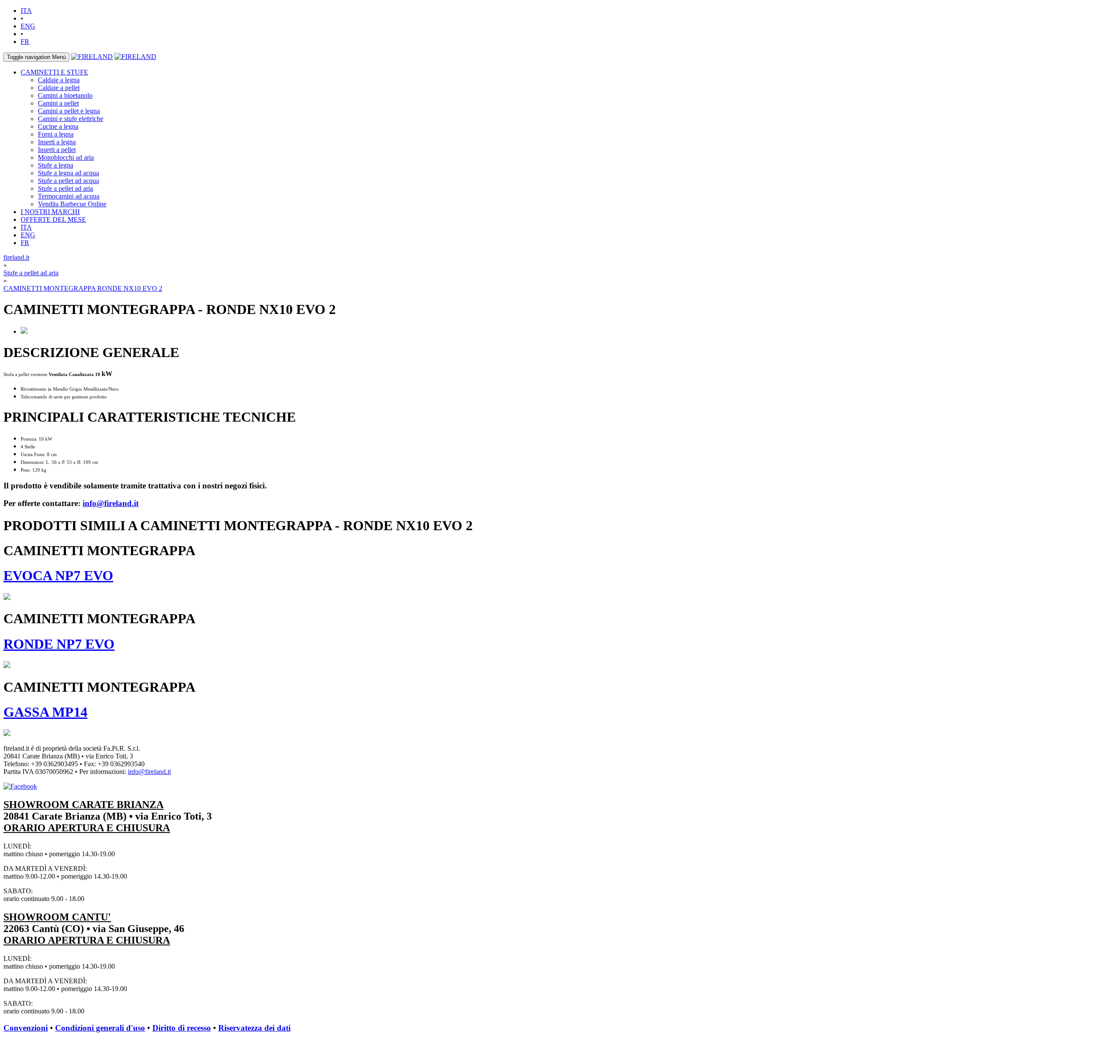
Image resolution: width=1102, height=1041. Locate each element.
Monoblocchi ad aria (66, 157)
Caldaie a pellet (59, 87)
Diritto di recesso (181, 1027)
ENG (28, 26)
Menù (36, 57)
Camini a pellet (58, 103)
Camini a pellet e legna (69, 111)
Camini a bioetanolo (65, 95)
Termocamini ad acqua (68, 196)
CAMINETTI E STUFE (54, 72)
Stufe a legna (55, 165)
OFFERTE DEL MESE (53, 219)
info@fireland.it (111, 503)
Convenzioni (25, 1027)
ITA (26, 10)
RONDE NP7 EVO (59, 644)
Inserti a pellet (57, 149)
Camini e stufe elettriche (70, 118)
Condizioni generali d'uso (100, 1027)
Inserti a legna (57, 142)
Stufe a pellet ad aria (65, 188)
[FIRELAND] (92, 56)
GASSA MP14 (45, 712)
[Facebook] (20, 786)
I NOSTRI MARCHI (50, 211)
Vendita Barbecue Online (72, 204)
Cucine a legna (58, 126)
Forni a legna (56, 134)
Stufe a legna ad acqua (68, 173)
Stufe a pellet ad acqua (68, 180)
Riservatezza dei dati (254, 1027)
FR (25, 41)
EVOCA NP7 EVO (58, 575)
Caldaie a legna (59, 80)
